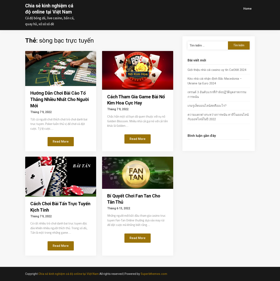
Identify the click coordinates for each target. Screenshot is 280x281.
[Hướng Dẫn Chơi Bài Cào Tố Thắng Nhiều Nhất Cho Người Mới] (60, 68)
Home (247, 8)
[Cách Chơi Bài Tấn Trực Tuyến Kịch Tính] (60, 176)
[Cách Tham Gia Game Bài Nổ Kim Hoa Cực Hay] (137, 70)
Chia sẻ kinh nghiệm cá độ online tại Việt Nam (68, 273)
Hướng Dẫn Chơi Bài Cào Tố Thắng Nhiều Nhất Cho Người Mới (59, 99)
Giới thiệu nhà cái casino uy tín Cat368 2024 (217, 70)
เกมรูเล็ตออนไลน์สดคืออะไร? (207, 106)
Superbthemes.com (154, 273)
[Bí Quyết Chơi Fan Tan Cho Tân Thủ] (137, 172)
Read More (61, 141)
